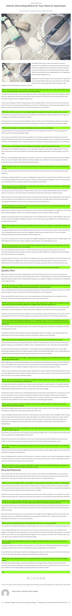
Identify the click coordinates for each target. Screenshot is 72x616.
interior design (43, 584)
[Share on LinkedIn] (43, 578)
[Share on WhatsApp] (28, 578)
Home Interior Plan (36, 3)
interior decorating (34, 584)
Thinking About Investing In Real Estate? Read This (52, 602)
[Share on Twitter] (34, 578)
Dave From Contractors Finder (44, 11)
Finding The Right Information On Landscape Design (20, 602)
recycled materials (58, 584)
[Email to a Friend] (37, 578)
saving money (67, 584)
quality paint (50, 584)
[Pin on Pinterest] (40, 578)
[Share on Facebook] (31, 578)
